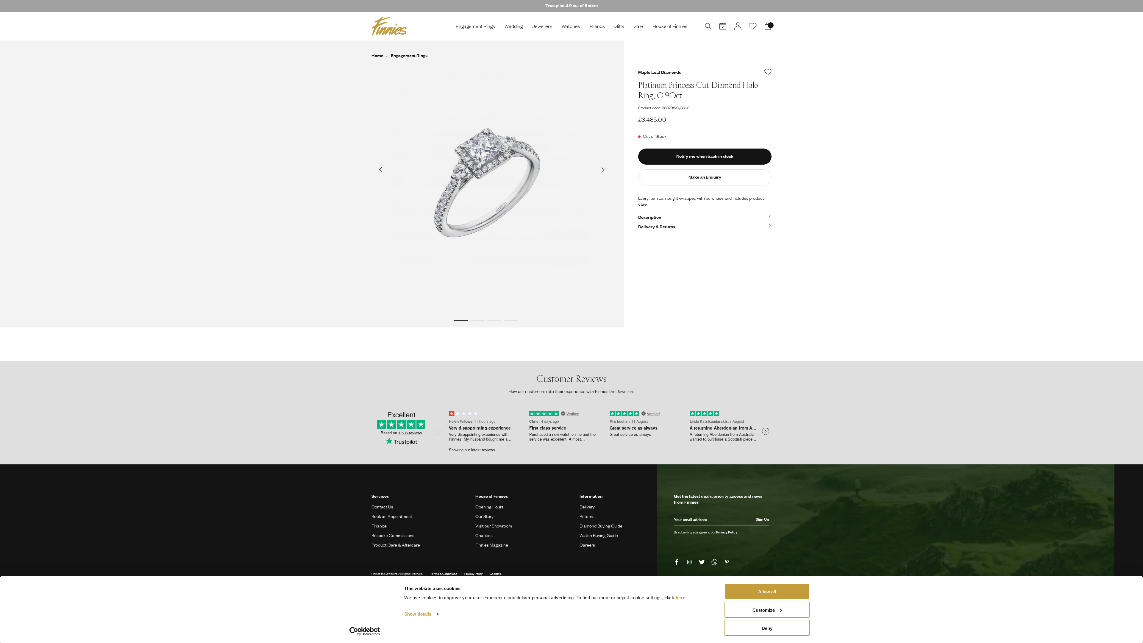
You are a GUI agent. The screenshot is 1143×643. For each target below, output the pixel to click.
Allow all (767, 591)
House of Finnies (669, 26)
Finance (379, 525)
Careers (587, 544)
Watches (571, 26)
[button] (380, 170)
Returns (587, 516)
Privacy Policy (473, 573)
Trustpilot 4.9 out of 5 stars (571, 5)
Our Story (484, 516)
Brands (597, 26)
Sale (638, 26)
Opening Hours (489, 506)
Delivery (587, 506)
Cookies (495, 573)
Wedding (514, 26)
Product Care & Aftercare (395, 544)
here (681, 597)
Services (380, 496)
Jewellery (542, 26)
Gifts (619, 26)
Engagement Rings (475, 26)
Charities (484, 535)
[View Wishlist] (753, 26)
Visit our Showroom (493, 525)
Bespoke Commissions (392, 535)
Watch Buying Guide (599, 535)
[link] (678, 562)
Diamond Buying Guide (601, 525)
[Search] (708, 26)
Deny (767, 628)
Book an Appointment (391, 516)
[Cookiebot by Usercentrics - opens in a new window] (365, 631)
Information (591, 496)
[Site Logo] (389, 26)
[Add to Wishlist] (768, 72)
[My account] (738, 26)
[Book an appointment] (723, 26)
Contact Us (382, 506)
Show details (417, 614)
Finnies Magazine (491, 544)
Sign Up (762, 519)
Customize (763, 610)
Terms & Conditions (443, 573)
